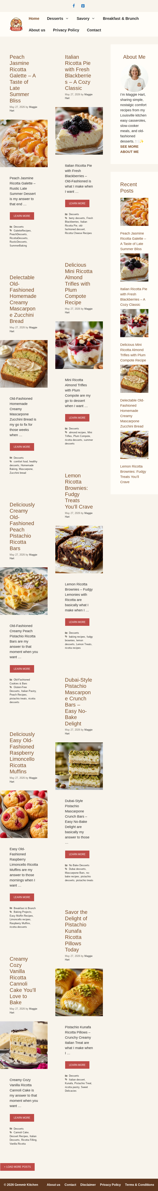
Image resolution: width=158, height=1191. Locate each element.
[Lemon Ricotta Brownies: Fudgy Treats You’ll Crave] (134, 445)
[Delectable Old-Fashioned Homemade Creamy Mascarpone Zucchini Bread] (134, 379)
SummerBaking (18, 245)
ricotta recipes (73, 647)
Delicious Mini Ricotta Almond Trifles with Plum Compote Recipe (78, 283)
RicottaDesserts (19, 238)
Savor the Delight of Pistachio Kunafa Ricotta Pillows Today (76, 930)
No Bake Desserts (79, 865)
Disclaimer (88, 1184)
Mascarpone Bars (75, 872)
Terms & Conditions (139, 1184)
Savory (83, 18)
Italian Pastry (28, 691)
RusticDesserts (18, 241)
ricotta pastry (72, 1087)
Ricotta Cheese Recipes (78, 233)
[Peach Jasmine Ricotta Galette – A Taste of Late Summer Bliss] (134, 212)
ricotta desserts (73, 439)
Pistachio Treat (82, 1083)
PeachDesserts (18, 234)
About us (37, 30)
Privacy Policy (66, 30)
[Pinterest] (83, 6)
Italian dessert (77, 1079)
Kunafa (69, 1083)
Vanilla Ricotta (18, 1143)
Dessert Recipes (19, 1136)
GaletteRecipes (22, 230)
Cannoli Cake (21, 1132)
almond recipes (77, 432)
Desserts (55, 18)
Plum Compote (81, 436)
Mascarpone (26, 469)
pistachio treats (18, 698)
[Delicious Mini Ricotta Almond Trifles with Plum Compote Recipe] (134, 324)
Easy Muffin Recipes (21, 915)
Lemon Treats (84, 644)
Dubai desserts (77, 868)
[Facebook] (73, 6)
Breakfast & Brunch (121, 18)
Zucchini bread (18, 472)
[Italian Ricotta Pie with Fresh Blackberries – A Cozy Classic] (134, 268)
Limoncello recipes (20, 919)
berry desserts (77, 218)
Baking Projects (22, 911)
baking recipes (77, 636)
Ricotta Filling (28, 1139)
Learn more (22, 216)
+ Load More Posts (17, 1166)
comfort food (21, 461)
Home (34, 18)
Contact (94, 30)
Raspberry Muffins (20, 923)
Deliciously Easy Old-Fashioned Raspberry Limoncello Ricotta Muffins (22, 752)
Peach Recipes (18, 694)
